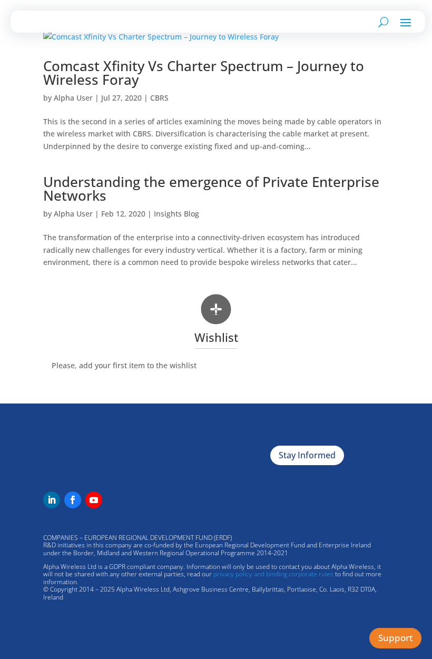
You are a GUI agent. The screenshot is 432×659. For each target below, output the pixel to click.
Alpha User (73, 98)
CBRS (159, 98)
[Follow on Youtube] (93, 499)
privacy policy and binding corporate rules (273, 573)
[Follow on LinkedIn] (51, 499)
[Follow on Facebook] (72, 499)
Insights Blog (176, 214)
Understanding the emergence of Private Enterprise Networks (211, 188)
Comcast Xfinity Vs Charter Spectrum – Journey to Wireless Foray (203, 72)
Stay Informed (307, 455)
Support (395, 638)
